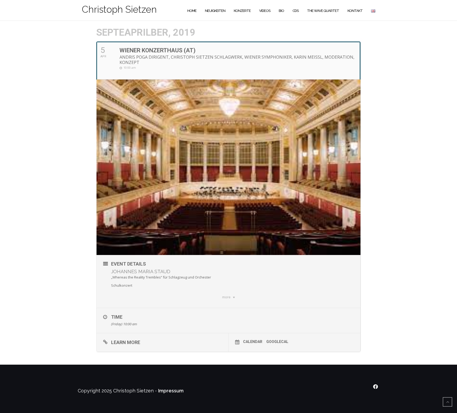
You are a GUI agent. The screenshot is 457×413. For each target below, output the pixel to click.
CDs (296, 11)
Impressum (171, 390)
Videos (264, 11)
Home (191, 11)
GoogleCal (277, 342)
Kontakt (355, 11)
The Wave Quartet (323, 11)
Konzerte (242, 11)
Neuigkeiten (215, 11)
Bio (281, 11)
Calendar (252, 342)
